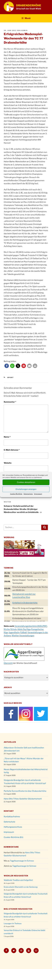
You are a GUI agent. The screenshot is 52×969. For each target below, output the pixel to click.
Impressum (38, 494)
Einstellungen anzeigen (26, 489)
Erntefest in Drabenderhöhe (24, 603)
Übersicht (8, 663)
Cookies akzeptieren (26, 482)
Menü (28, 18)
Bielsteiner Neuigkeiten (18, 909)
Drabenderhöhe (28, 5)
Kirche (7, 629)
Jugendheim (14, 632)
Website (7, 463)
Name (7, 437)
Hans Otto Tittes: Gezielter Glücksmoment (23, 799)
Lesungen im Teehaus (12, 923)
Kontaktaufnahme (12, 816)
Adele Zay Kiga (24, 629)
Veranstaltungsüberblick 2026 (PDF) (31, 626)
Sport (10, 377)
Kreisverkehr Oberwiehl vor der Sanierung (20, 887)
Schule (13, 629)
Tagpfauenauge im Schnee (22, 861)
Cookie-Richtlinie (16, 494)
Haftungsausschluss (13, 827)
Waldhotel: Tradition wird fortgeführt (18, 880)
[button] (6, 366)
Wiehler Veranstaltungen (23, 635)
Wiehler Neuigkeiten (16, 876)
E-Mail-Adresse (12, 450)
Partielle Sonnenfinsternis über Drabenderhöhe (25, 791)
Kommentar (10, 402)
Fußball (23, 632)
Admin (24, 30)
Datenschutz (28, 494)
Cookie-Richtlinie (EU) (13, 837)
